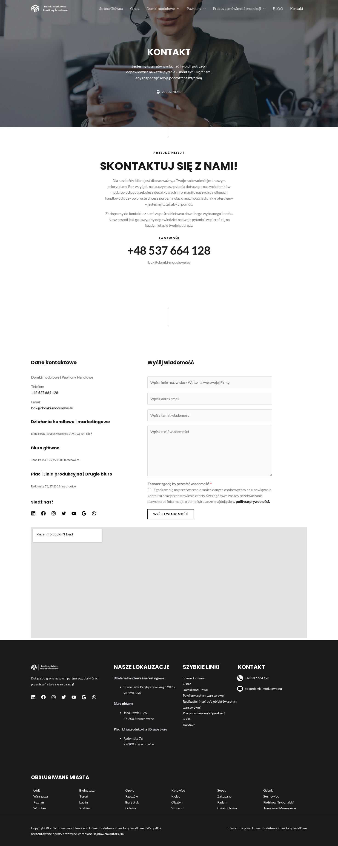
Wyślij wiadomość (170, 514)
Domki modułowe (160, 8)
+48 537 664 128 (169, 250)
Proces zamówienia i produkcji (237, 8)
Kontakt (296, 8)
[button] (177, 8)
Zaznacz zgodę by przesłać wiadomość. (179, 483)
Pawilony (194, 8)
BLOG (278, 8)
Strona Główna (111, 8)
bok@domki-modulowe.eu (169, 262)
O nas (134, 8)
